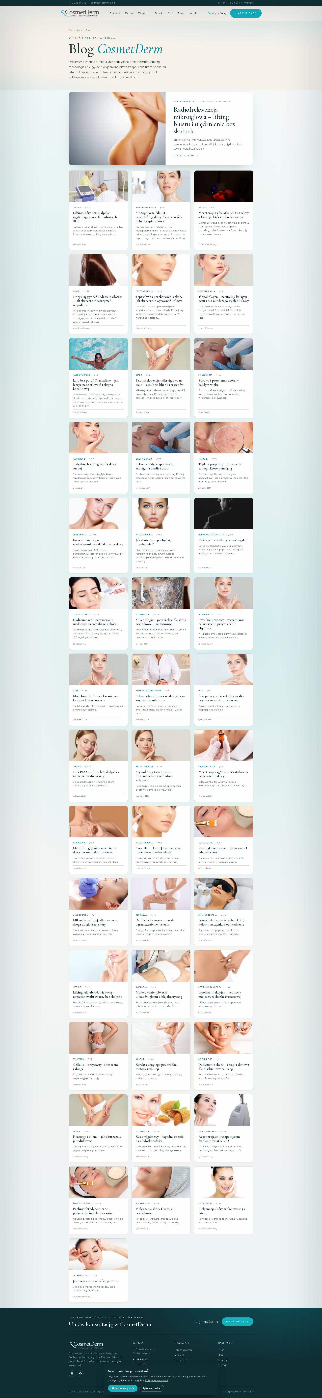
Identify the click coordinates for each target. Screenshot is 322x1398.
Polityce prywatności (156, 1380)
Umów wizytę (235, 1321)
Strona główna (76, 30)
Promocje (115, 13)
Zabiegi (129, 13)
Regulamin (248, 1391)
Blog (170, 13)
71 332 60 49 (79, 3)
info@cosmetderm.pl (105, 3)
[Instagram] (72, 1373)
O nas (181, 13)
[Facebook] (80, 1373)
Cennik (159, 13)
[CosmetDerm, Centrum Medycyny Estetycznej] (79, 13)
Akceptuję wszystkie (123, 1388)
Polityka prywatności (231, 1391)
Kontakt (193, 13)
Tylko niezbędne (151, 1388)
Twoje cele (144, 13)
